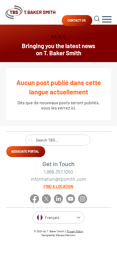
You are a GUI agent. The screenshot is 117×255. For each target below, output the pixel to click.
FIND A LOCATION (58, 186)
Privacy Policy (75, 231)
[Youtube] (70, 198)
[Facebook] (34, 198)
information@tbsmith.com (58, 179)
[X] (46, 198)
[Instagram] (82, 198)
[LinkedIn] (58, 198)
